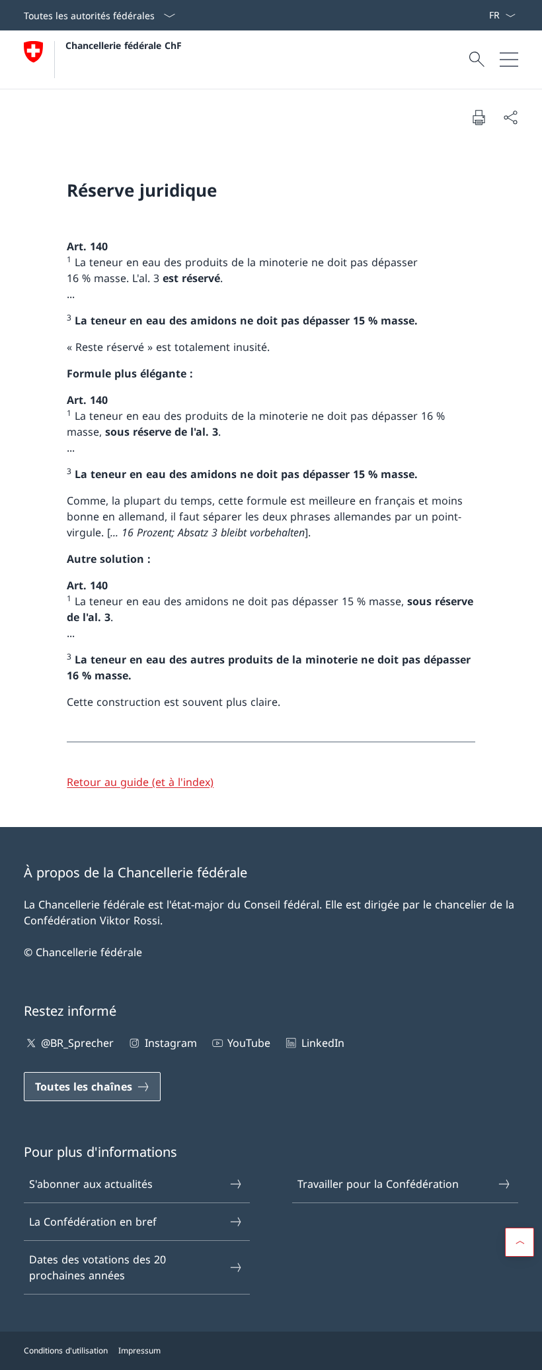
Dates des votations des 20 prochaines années (97, 1267)
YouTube (248, 1043)
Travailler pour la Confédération (378, 1184)
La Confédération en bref (93, 1221)
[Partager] (510, 117)
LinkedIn (322, 1043)
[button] (519, 1242)
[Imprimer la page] (478, 117)
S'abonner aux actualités (91, 1184)
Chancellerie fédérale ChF (123, 45)
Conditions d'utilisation (66, 1350)
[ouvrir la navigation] (509, 59)
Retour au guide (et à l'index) (140, 782)
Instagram (170, 1043)
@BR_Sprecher (77, 1043)
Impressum (139, 1350)
